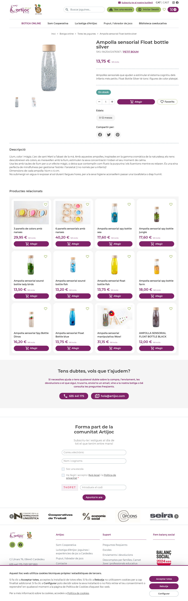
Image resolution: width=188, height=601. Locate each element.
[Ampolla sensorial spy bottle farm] (156, 276)
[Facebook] (20, 545)
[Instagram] (12, 545)
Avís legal (94, 475)
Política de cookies (78, 593)
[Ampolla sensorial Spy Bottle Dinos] (31, 328)
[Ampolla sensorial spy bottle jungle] (156, 224)
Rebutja (164, 586)
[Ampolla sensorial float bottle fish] (115, 276)
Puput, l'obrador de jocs (69, 558)
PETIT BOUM (131, 51)
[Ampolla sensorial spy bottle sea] (115, 224)
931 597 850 (31, 564)
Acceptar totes (164, 579)
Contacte (61, 563)
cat (158, 2)
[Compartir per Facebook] (100, 135)
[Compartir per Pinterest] (117, 135)
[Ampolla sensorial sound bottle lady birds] (31, 276)
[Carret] (173, 9)
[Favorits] (164, 9)
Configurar (164, 593)
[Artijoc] (26, 9)
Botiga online (31, 23)
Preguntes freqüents (115, 545)
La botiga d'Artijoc (86, 23)
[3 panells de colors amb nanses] (31, 224)
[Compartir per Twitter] (108, 135)
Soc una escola (74, 469)
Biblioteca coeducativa (153, 23)
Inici (53, 33)
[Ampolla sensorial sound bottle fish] (73, 276)
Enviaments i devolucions (118, 555)
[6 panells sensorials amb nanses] (73, 224)
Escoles (107, 550)
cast (166, 2)
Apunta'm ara (94, 497)
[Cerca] (67, 9)
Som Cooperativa (58, 23)
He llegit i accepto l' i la (91, 477)
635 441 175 (15, 564)
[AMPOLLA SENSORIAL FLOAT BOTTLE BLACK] (156, 328)
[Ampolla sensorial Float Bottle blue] (73, 328)
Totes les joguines (87, 33)
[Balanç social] (164, 558)
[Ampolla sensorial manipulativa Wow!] (115, 328)
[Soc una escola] (120, 9)
